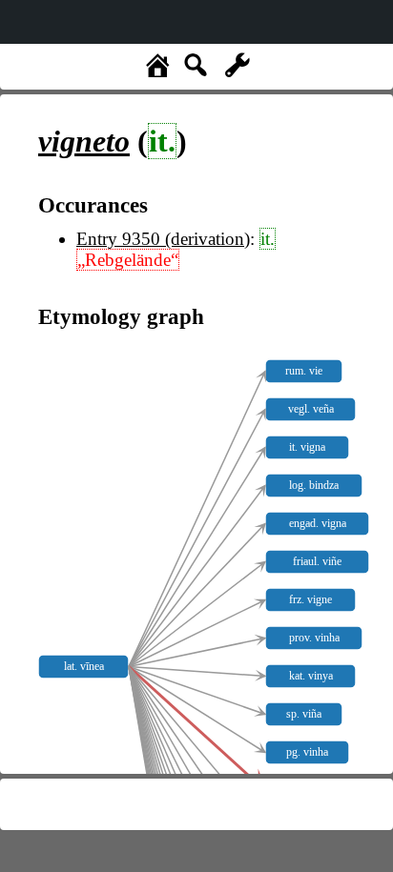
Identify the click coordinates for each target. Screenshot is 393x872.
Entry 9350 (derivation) (163, 239)
